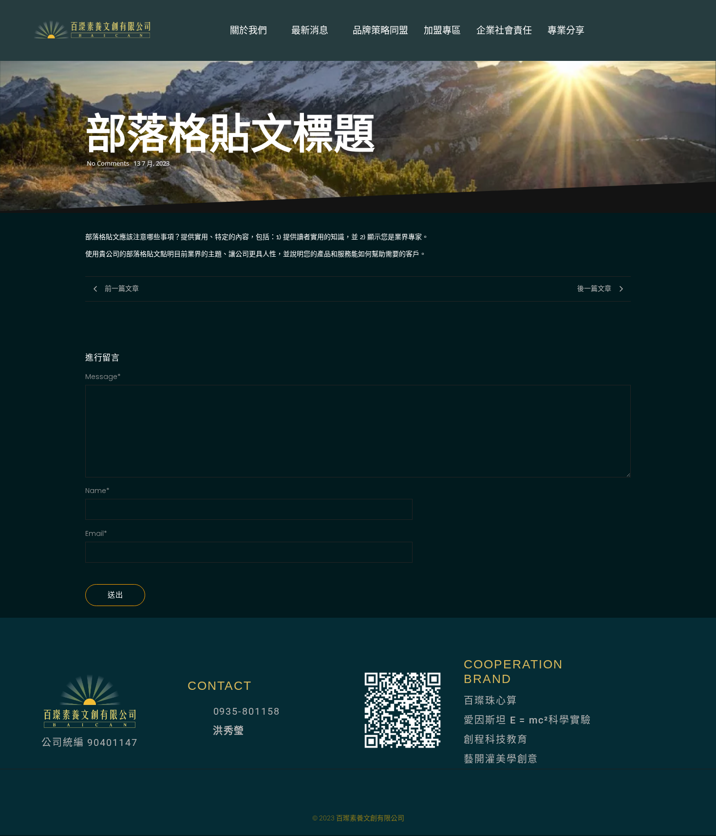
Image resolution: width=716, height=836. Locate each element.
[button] (656, 33)
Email (96, 533)
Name (97, 490)
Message (103, 376)
